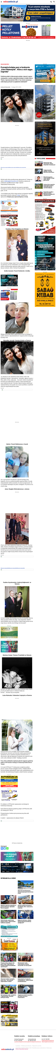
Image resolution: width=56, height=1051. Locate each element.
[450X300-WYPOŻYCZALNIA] (9, 220)
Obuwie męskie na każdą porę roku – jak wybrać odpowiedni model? (7, 980)
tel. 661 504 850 (18, 1040)
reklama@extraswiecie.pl (48, 1041)
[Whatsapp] (7, 848)
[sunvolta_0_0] (9, 795)
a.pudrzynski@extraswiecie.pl (21, 1041)
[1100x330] (28, 13)
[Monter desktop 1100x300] (28, 31)
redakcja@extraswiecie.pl (11, 181)
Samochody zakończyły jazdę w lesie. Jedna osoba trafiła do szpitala (8, 921)
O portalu (18, 1045)
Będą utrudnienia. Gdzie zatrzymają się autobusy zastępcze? (24, 921)
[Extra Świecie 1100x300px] (17, 856)
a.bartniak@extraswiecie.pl (34, 1041)
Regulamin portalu (36, 1045)
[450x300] (9, 280)
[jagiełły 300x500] (45, 102)
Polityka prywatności (26, 1045)
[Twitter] (4, 848)
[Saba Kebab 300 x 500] (45, 289)
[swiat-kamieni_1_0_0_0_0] (9, 944)
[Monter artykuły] (9, 294)
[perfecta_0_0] (9, 632)
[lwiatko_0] (9, 206)
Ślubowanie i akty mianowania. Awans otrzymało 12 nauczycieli (24, 964)
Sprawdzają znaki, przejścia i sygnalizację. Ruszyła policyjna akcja (8, 996)
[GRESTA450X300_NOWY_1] (9, 1020)
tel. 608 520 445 (32, 1040)
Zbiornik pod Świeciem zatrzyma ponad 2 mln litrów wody (25, 892)
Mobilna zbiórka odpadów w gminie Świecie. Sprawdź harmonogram (8, 907)
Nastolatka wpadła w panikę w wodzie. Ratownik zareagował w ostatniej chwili (49, 193)
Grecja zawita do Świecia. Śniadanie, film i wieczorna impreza (25, 907)
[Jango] (9, 931)
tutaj (18, 195)
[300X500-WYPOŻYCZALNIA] (45, 216)
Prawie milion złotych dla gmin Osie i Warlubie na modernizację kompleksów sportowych (8, 964)
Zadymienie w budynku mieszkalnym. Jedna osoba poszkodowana (25, 980)
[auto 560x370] (9, 781)
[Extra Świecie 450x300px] (9, 646)
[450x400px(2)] (45, 73)
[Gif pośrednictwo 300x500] (45, 139)
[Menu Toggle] (1, 1)
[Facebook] (2, 848)
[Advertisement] (28, 50)
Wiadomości (5, 64)
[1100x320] (17, 868)
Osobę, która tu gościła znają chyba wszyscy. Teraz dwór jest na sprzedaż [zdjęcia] (49, 186)
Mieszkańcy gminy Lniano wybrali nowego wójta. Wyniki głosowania (48, 178)
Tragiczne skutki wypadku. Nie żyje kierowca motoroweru (25, 996)
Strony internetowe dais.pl (22, 1049)
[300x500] (45, 253)
